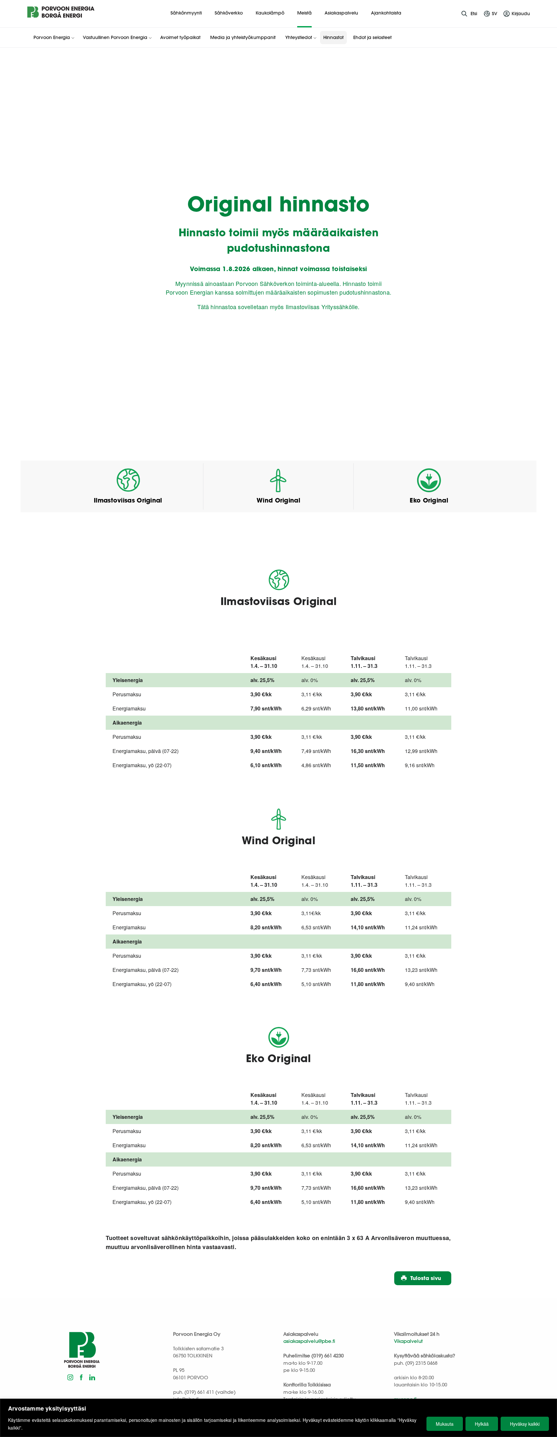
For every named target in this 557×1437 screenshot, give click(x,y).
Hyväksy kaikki (525, 1424)
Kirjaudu (521, 13)
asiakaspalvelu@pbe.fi (309, 1341)
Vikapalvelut (408, 1341)
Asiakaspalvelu (341, 13)
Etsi (474, 13)
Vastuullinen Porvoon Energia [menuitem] (115, 37)
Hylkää (482, 1424)
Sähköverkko (229, 13)
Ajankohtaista (386, 13)
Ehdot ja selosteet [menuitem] (372, 37)
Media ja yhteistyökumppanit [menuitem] (243, 37)
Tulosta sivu (425, 1278)
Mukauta (445, 1424)
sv (494, 13)
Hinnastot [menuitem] (333, 37)
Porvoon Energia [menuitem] (52, 37)
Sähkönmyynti (186, 13)
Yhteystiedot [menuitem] (298, 37)
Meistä (304, 13)
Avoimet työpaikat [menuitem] (180, 37)
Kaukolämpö (270, 13)
